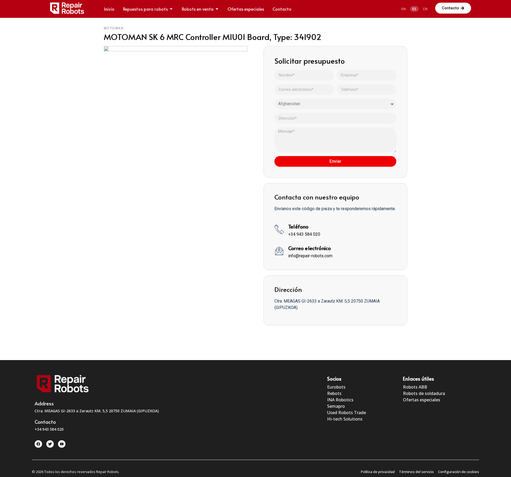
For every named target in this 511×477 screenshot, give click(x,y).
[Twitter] (50, 444)
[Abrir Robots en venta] (217, 9)
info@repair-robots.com (310, 255)
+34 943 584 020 (304, 234)
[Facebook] (38, 444)
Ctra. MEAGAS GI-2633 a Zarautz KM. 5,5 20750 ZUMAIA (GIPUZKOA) (97, 410)
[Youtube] (61, 444)
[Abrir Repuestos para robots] (171, 9)
